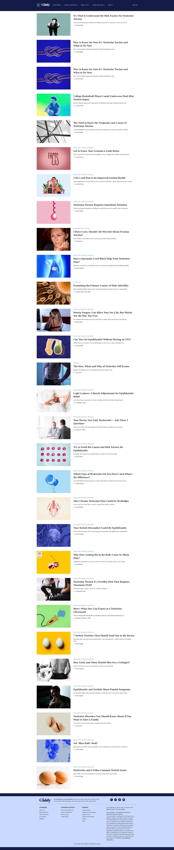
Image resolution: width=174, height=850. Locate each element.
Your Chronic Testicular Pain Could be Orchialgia (101, 501)
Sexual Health (86, 810)
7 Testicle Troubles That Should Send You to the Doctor (103, 635)
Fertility (77, 282)
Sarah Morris (79, 456)
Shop (83, 821)
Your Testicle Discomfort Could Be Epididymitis (100, 527)
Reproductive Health (81, 228)
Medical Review (43, 812)
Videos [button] (109, 5)
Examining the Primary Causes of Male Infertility (100, 285)
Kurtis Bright (79, 25)
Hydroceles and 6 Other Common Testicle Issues (100, 770)
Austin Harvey (79, 157)
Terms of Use (110, 809)
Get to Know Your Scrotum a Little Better (96, 151)
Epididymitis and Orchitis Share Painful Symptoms (101, 689)
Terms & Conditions (66, 812)
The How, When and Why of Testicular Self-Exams (101, 366)
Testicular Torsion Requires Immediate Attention (100, 204)
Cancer (76, 363)
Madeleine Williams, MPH (83, 618)
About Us (42, 810)
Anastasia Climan (80, 429)
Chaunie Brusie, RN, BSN (83, 292)
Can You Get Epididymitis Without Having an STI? (102, 339)
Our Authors (42, 816)
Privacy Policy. (121, 809)
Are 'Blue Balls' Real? (85, 743)
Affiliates (41, 818)
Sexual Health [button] (56, 5)
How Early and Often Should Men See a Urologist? (101, 662)
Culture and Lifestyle (88, 816)
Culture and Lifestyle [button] (98, 5)
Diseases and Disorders (89, 812)
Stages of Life (86, 814)
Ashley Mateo (79, 749)
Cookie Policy (65, 816)
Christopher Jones (80, 403)
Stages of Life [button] (84, 5)
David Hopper (79, 268)
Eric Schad (78, 372)
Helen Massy (79, 322)
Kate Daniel (78, 241)
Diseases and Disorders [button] (70, 5)
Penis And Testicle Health (83, 147)
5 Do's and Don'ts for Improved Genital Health (99, 177)
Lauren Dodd (79, 105)
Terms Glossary (43, 814)
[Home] (46, 5)
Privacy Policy (65, 814)
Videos (84, 818)
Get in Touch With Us (67, 810)
